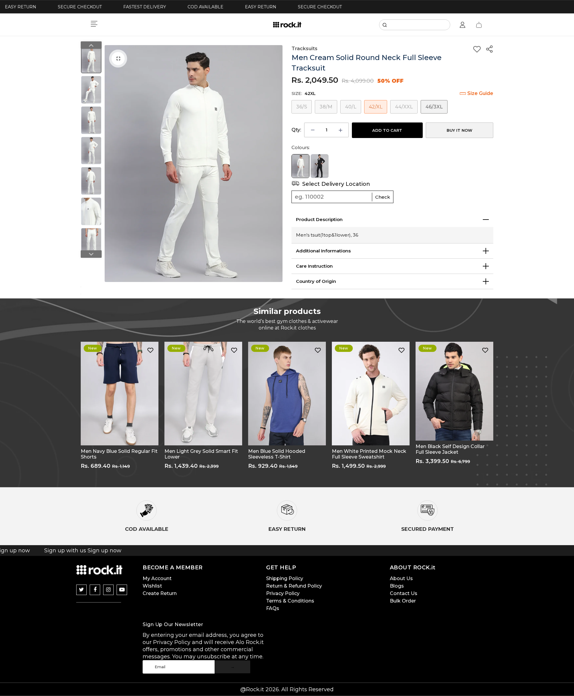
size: (303, 93)
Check (382, 197)
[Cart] (479, 24)
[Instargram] (108, 590)
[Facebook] (95, 590)
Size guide (480, 93)
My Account (157, 578)
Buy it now (459, 130)
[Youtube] (122, 590)
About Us (401, 578)
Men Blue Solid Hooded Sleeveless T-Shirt (276, 454)
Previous (111, 164)
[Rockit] (287, 25)
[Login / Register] (462, 24)
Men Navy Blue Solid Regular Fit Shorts (119, 454)
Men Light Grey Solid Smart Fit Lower (201, 454)
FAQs (272, 608)
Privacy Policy (283, 593)
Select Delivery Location (335, 184)
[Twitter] (81, 590)
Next (277, 164)
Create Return (160, 593)
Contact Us (403, 593)
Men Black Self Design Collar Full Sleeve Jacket (450, 449)
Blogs (397, 586)
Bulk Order (403, 601)
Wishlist (152, 586)
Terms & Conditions (290, 601)
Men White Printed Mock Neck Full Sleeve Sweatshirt (369, 454)
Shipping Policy (284, 578)
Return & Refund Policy (294, 586)
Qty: (296, 130)
